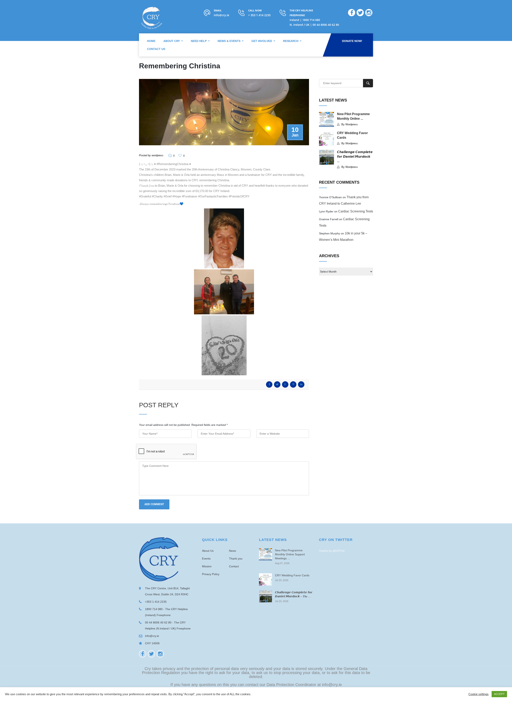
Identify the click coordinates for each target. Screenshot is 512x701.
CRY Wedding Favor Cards (292, 575)
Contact (234, 566)
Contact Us (156, 49)
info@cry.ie (221, 15)
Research (290, 41)
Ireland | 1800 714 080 (305, 20)
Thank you (235, 558)
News (232, 550)
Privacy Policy (210, 574)
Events (206, 558)
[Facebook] (142, 653)
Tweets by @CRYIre (332, 550)
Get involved (261, 41)
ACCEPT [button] (499, 694)
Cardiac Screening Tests (355, 211)
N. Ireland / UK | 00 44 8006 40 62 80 (314, 25)
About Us (208, 550)
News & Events (229, 41)
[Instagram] (160, 653)
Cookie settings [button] (478, 694)
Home (151, 41)
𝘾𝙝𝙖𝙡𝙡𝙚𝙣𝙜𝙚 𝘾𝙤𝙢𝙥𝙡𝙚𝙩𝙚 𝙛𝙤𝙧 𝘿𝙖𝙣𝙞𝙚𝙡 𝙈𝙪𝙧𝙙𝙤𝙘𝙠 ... (355, 156)
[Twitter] (151, 653)
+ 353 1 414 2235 (259, 15)
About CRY (171, 41)
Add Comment (154, 504)
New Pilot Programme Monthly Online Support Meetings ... (290, 554)
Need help (199, 41)
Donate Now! (352, 41)
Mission (207, 566)
